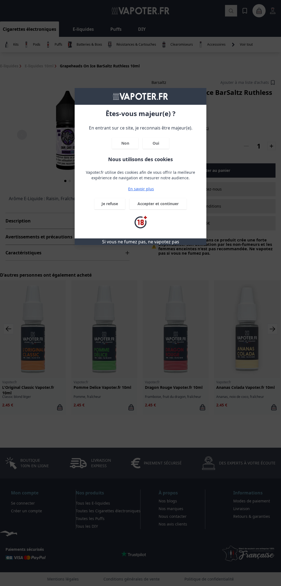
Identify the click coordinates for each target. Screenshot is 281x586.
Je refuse (110, 203)
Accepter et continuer (158, 203)
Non (125, 143)
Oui (156, 143)
